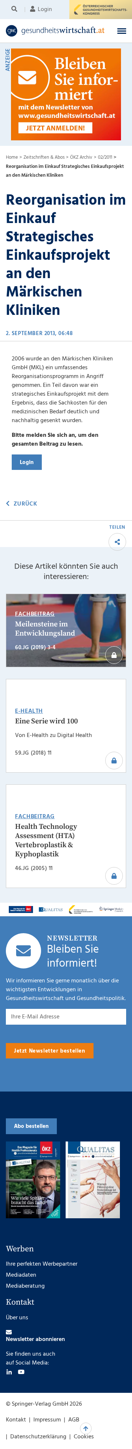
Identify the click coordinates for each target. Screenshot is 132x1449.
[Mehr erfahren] (21, 909)
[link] (55, 31)
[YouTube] (21, 1372)
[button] (121, 31)
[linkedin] (9, 1372)
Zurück (25, 504)
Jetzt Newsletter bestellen (49, 1051)
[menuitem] (15, 9)
